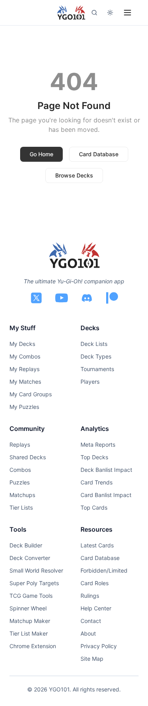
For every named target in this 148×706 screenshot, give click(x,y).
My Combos (24, 356)
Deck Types (96, 356)
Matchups (22, 495)
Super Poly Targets (34, 583)
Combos (20, 469)
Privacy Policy (99, 646)
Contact (91, 620)
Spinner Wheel (28, 608)
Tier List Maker (28, 633)
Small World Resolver (36, 570)
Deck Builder (25, 545)
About (88, 633)
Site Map (92, 658)
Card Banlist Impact (106, 495)
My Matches (25, 381)
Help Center (96, 608)
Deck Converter (29, 557)
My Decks (22, 343)
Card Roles (95, 583)
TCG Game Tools (30, 595)
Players (90, 381)
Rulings (90, 595)
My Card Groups (30, 394)
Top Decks (94, 457)
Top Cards (94, 507)
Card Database (98, 154)
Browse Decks (74, 175)
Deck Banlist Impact (106, 469)
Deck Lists (94, 343)
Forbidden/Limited (104, 570)
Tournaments (97, 369)
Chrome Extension (32, 646)
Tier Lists (21, 507)
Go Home (41, 154)
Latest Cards (97, 545)
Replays (19, 444)
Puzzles (19, 482)
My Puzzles (24, 406)
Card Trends (96, 482)
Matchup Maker (29, 620)
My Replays (24, 369)
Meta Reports (98, 444)
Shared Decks (27, 457)
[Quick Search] (94, 12)
